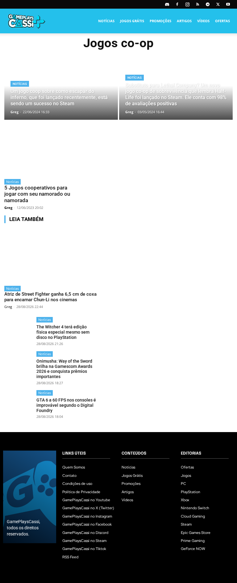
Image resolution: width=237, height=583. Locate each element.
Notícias (106, 21)
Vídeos (203, 21)
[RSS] (197, 4)
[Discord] (167, 4)
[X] (217, 4)
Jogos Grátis (132, 21)
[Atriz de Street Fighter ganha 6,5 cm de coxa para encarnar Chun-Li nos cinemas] (51, 255)
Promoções (160, 21)
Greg (8, 207)
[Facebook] (177, 4)
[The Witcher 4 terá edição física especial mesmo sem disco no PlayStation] (18, 331)
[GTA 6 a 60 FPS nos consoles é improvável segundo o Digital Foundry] (18, 404)
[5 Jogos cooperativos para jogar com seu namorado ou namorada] (39, 155)
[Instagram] (187, 4)
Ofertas (222, 21)
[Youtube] (228, 4)
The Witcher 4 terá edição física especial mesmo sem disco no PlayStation (62, 332)
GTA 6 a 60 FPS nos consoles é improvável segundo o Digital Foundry (66, 405)
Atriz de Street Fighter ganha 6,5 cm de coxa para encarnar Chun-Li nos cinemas (50, 296)
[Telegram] (207, 4)
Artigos (184, 21)
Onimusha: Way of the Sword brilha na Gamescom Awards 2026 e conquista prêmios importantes (64, 369)
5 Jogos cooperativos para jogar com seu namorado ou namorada (37, 194)
